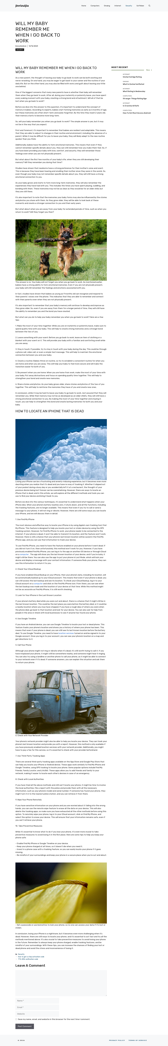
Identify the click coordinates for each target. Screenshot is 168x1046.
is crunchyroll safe (131, 106)
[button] (149, 5)
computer (24, 554)
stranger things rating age (135, 98)
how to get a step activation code (31, 957)
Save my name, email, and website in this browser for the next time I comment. (54, 1019)
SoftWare (140, 6)
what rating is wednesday (134, 91)
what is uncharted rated (133, 84)
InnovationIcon (20, 46)
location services (66, 633)
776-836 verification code (28, 959)
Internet (118, 6)
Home (83, 6)
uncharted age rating (132, 77)
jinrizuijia (22, 5)
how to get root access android (137, 113)
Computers (95, 6)
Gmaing (107, 6)
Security (129, 6)
